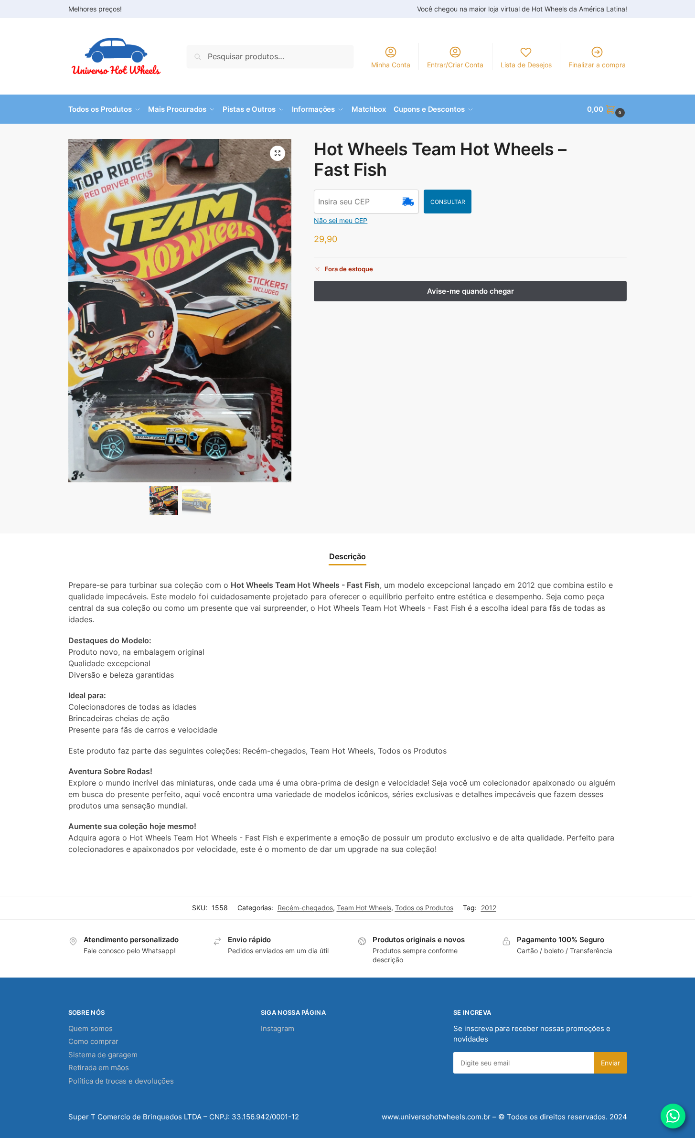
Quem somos (90, 1028)
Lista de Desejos (526, 65)
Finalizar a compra (597, 65)
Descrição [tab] (347, 556)
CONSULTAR (447, 201)
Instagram (277, 1028)
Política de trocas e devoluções (121, 1080)
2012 (488, 908)
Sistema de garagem (103, 1054)
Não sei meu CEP (340, 220)
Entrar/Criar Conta (455, 65)
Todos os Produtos (424, 908)
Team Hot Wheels (364, 908)
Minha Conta (390, 65)
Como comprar (93, 1041)
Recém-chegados (305, 908)
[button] (607, 109)
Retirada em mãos (98, 1067)
